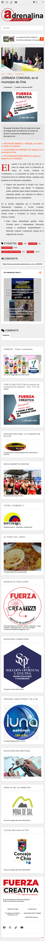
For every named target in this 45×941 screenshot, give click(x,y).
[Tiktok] (11, 2)
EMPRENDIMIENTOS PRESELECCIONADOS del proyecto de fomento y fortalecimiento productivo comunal (21, 312)
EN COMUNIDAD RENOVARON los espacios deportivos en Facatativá (21, 157)
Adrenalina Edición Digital (32, 913)
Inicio (2, 74)
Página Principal (12, 909)
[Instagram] (7, 2)
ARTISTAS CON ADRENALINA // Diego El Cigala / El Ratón (26, 38)
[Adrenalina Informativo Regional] (22, 23)
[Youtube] (16, 2)
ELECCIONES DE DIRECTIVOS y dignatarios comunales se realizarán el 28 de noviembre (22, 292)
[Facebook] (2, 2)
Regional (9, 74)
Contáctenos (32, 909)
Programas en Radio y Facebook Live (12, 914)
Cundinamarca (19, 74)
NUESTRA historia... (32, 917)
